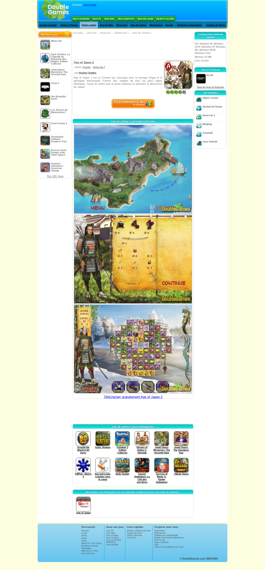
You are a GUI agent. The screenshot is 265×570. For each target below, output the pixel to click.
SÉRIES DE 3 (121, 33)
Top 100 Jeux (55, 176)
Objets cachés (165, 19)
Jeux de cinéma (138, 25)
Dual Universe (88, 553)
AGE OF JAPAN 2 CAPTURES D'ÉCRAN (133, 121)
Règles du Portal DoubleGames (169, 537)
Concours (131, 537)
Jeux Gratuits (126, 19)
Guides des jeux (134, 533)
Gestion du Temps (216, 25)
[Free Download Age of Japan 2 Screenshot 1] (133, 169)
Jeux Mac (109, 19)
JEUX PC (92, 33)
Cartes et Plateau (69, 25)
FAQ (156, 544)
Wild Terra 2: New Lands (89, 552)
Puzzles (169, 25)
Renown (85, 530)
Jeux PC (96, 19)
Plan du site (159, 540)
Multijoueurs (81, 19)
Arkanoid (208, 133)
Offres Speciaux (134, 535)
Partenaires (159, 530)
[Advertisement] (132, 47)
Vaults (84, 540)
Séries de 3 (121, 25)
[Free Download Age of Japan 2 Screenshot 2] (133, 259)
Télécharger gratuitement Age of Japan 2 (133, 397)
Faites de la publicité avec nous (169, 547)
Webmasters (160, 533)
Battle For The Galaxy (91, 543)
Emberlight (86, 548)
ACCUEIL (78, 33)
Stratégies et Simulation (189, 25)
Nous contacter (161, 542)
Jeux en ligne (145, 19)
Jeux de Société (113, 540)
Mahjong (207, 124)
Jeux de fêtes (106, 25)
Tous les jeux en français (210, 87)
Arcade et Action (47, 25)
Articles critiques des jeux (139, 530)
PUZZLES (105, 33)
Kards (84, 538)
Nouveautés (88, 526)
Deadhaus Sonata (89, 546)
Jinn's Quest (89, 4)
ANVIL (84, 535)
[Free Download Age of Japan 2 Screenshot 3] (133, 349)
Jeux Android (210, 141)
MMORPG (111, 542)
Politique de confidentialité (166, 535)
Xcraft (84, 533)
